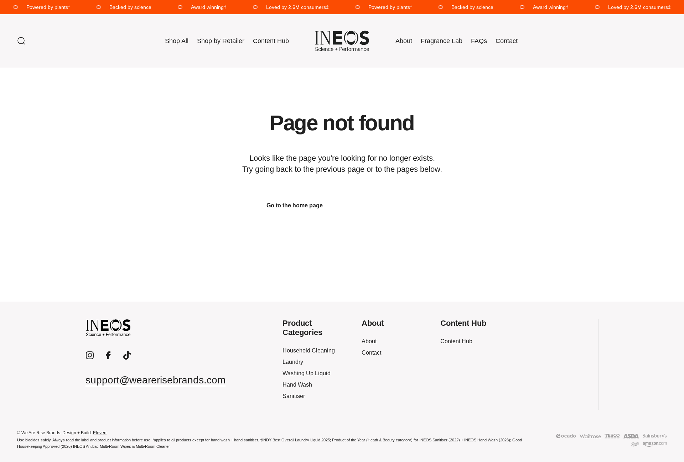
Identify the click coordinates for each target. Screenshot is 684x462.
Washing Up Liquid (307, 373)
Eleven (100, 432)
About (369, 341)
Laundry (293, 362)
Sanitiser (294, 396)
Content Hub (456, 341)
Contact (371, 353)
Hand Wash (297, 385)
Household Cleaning (309, 350)
